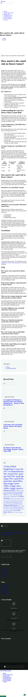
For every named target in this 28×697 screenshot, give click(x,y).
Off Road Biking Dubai (15, 507)
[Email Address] (13, 614)
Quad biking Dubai (14, 510)
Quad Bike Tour (6, 510)
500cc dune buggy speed (13, 482)
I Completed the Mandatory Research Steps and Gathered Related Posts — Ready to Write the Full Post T (14, 402)
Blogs (4, 39)
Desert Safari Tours (11, 368)
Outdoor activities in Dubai (11, 508)
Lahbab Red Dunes (10, 506)
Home (4, 38)
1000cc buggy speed (12, 488)
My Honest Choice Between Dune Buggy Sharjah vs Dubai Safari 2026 (13, 449)
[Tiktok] (10, 556)
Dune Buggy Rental (16, 502)
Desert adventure (20, 492)
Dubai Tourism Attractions (14, 498)
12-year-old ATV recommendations (13, 470)
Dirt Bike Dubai (17, 494)
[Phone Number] (13, 603)
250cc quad (13, 479)
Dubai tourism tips (19, 501)
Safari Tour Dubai (15, 512)
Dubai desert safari (15, 496)
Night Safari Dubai (7, 507)
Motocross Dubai (21, 506)
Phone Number (13, 608)
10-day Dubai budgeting (10, 467)
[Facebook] (2, 556)
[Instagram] (6, 556)
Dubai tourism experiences (12, 499)
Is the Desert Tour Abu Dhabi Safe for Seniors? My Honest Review (13, 426)
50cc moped (9, 474)
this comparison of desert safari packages (13, 262)
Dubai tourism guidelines (11, 501)
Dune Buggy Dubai (8, 502)
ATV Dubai (17, 490)
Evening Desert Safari (12, 504)
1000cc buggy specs (12, 486)
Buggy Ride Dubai (13, 492)
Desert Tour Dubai (10, 494)
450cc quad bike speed (14, 480)
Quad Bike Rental (20, 508)
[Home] (3, 1)
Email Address (14, 618)
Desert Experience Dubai (10, 493)
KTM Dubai (20, 504)
